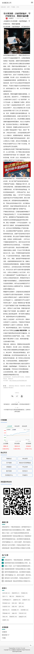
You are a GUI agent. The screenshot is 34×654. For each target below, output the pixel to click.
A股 (11, 596)
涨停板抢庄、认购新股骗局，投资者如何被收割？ (17, 404)
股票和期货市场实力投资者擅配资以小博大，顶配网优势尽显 (17, 530)
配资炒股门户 (5, 635)
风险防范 (25, 86)
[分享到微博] (17, 396)
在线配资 (11, 18)
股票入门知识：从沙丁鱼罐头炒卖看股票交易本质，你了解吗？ (17, 533)
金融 (14, 613)
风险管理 (15, 593)
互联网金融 (7, 600)
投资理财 (14, 256)
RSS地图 (18, 648)
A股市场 (6, 610)
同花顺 (24, 593)
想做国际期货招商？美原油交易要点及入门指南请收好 (16, 536)
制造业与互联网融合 (25, 463)
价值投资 (6, 606)
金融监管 (22, 616)
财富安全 (17, 386)
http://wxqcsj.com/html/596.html (18, 380)
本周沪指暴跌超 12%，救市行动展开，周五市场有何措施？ (17, 542)
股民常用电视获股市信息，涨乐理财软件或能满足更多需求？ (17, 539)
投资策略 (15, 610)
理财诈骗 (11, 386)
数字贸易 (9, 471)
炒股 (14, 606)
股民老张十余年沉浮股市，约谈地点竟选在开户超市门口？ (17, 545)
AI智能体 (9, 467)
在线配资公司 (6, 2)
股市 (5, 596)
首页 (8, 7)
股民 (21, 603)
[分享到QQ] (21, 396)
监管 (21, 606)
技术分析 (6, 593)
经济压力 (25, 471)
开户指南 (9, 463)
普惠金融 (6, 613)
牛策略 (13, 7)
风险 (5, 616)
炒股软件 (26, 600)
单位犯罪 (25, 458)
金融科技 (17, 600)
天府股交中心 (9, 475)
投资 (14, 603)
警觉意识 (11, 387)
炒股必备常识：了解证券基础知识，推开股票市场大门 (16, 527)
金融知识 (5, 387)
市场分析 (22, 613)
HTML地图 (22, 648)
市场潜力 (25, 475)
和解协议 (9, 458)
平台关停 (25, 467)
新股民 (6, 620)
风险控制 (20, 596)
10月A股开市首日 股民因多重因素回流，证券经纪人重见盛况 (17, 410)
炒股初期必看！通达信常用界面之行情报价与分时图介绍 (17, 548)
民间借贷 (6, 603)
